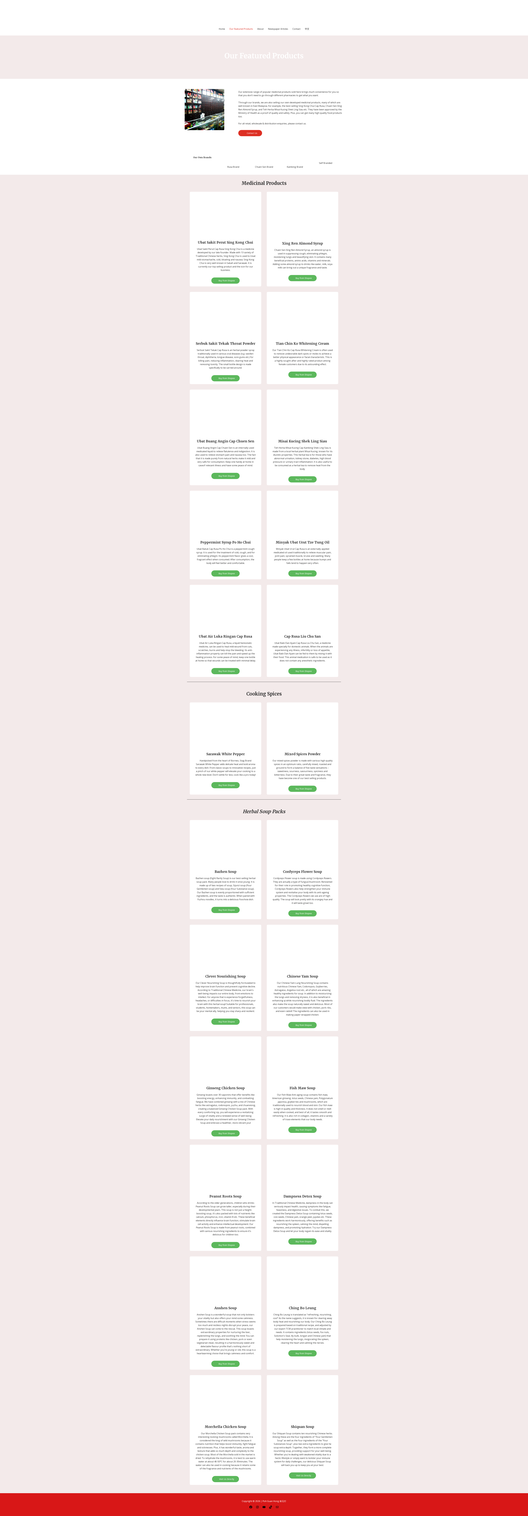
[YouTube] (264, 1507)
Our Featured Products (241, 28)
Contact (296, 28)
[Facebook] (250, 1507)
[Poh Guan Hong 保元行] (264, 11)
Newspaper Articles (278, 28)
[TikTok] (270, 1507)
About (260, 28)
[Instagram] (257, 1507)
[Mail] (277, 1507)
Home (222, 28)
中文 (307, 28)
